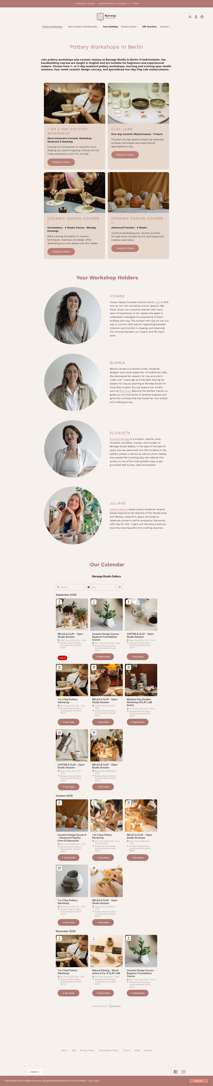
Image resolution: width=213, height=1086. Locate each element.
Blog (137, 1050)
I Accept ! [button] (198, 1081)
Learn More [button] (93, 1080)
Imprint (127, 1050)
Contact (148, 1050)
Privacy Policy (87, 1050)
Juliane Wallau (118, 509)
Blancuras (124, 391)
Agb (74, 1050)
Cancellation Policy (109, 1050)
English (34, 1072)
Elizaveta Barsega (120, 439)
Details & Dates (61, 162)
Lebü (157, 302)
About (64, 1050)
